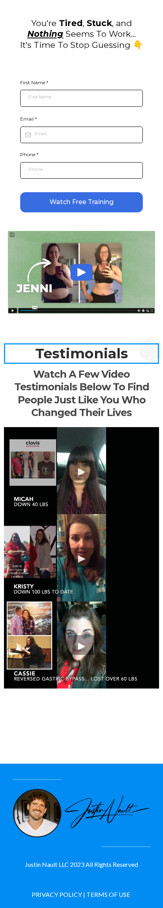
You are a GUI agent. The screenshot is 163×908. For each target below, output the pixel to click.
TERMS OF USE (108, 894)
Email (28, 119)
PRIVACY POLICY (57, 894)
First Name (34, 82)
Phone (29, 154)
